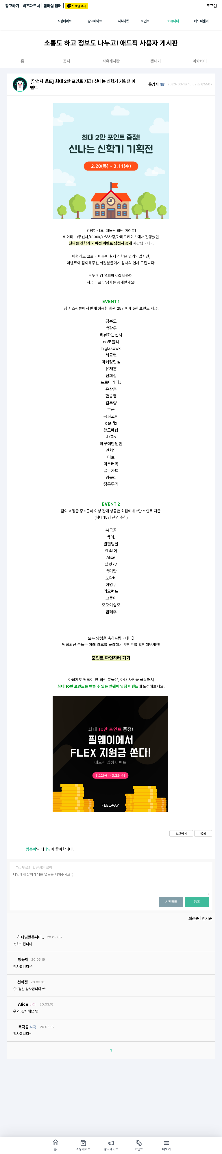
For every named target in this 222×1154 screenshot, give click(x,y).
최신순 (193, 918)
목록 (203, 834)
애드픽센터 (201, 21)
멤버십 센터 (52, 5)
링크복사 (181, 833)
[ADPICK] (31, 21)
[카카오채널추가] (76, 6)
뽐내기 (155, 61)
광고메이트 (95, 21)
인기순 (207, 918)
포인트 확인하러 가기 (111, 658)
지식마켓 (123, 21)
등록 (197, 902)
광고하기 (12, 5)
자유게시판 (111, 61)
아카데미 (200, 61)
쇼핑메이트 (64, 21)
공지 (66, 61)
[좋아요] (18, 849)
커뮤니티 (173, 21)
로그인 (211, 6)
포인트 (145, 21)
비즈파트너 (31, 5)
